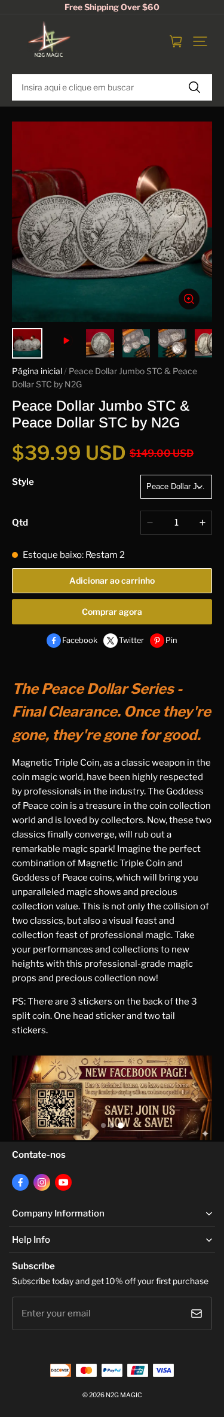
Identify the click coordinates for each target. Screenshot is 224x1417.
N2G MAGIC (124, 1395)
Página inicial (37, 371)
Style (23, 482)
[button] (200, 41)
